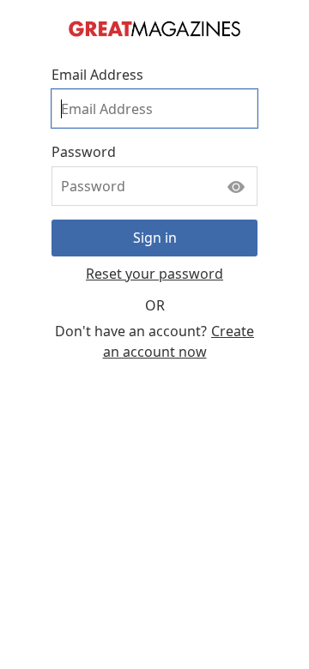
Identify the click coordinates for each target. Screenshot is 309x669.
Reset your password (154, 273)
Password (84, 151)
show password (236, 182)
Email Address (97, 74)
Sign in (155, 237)
